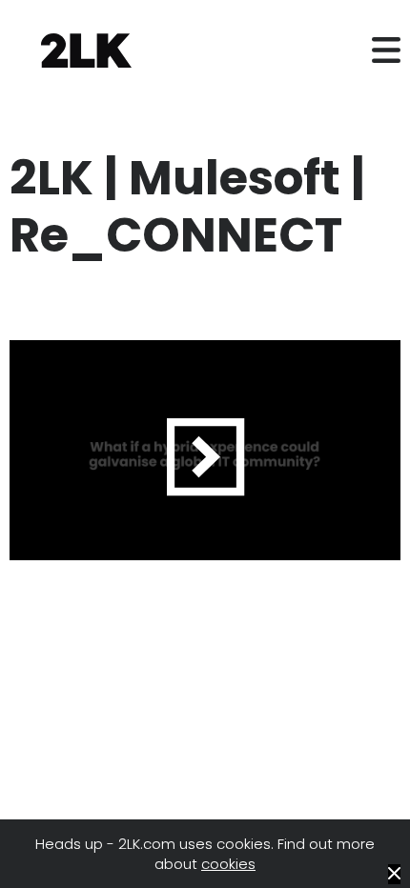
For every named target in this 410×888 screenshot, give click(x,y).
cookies (228, 864)
